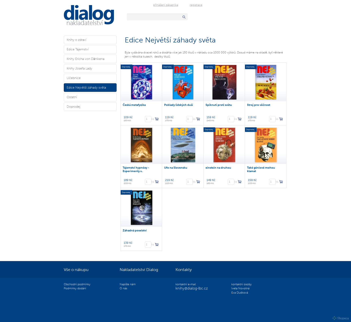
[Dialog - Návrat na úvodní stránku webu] (89, 24)
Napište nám (128, 284)
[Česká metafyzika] (141, 82)
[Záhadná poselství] (141, 207)
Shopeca (341, 318)
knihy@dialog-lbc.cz (192, 288)
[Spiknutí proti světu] (224, 82)
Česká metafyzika (134, 105)
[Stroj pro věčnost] (265, 82)
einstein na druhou (218, 167)
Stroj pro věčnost (258, 105)
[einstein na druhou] (224, 144)
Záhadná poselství (135, 230)
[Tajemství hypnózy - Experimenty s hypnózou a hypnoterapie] (141, 144)
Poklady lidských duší (178, 105)
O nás (123, 288)
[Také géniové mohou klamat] (266, 144)
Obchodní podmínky (77, 284)
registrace (196, 5)
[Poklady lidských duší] (183, 82)
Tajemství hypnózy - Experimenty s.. (136, 169)
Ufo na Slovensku (175, 167)
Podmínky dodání (75, 288)
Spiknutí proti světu (219, 105)
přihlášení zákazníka (165, 5)
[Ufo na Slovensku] (183, 144)
